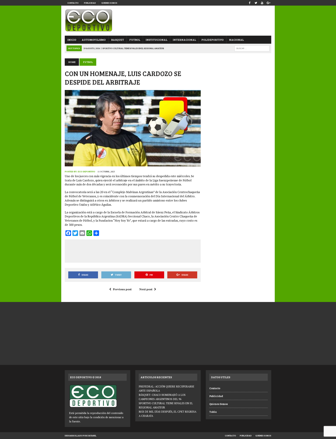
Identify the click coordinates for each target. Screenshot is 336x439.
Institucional (156, 39)
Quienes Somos (109, 2)
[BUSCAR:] (252, 48)
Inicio (71, 39)
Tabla (213, 411)
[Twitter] (256, 2)
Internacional (184, 39)
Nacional (236, 39)
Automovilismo (94, 39)
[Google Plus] (268, 2)
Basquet (117, 39)
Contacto (73, 2)
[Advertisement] (132, 250)
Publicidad (90, 2)
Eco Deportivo (86, 171)
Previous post (122, 289)
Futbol (134, 39)
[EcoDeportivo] (168, 20)
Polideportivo (212, 39)
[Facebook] (249, 2)
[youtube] (262, 2)
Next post (145, 289)
